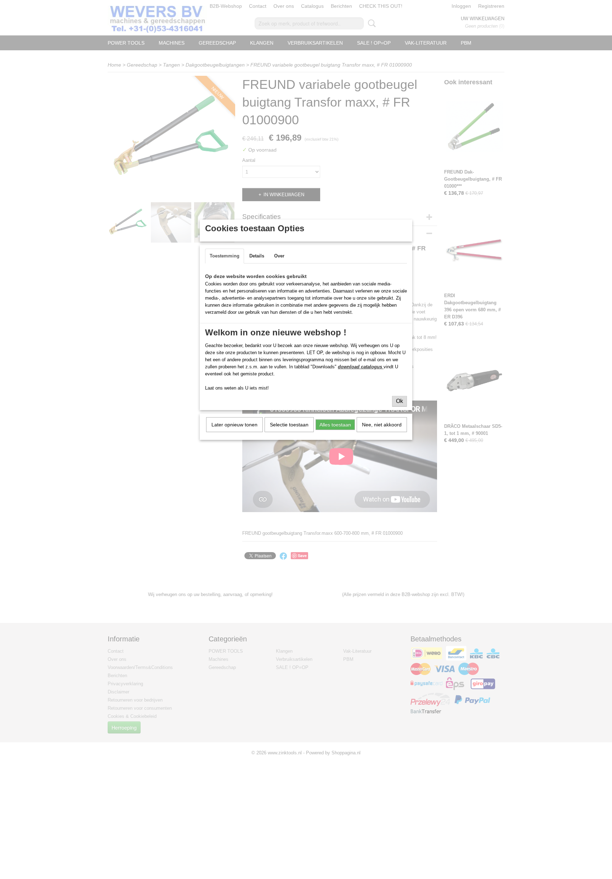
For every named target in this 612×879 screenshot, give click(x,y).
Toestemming (224, 256)
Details (256, 256)
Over (279, 256)
